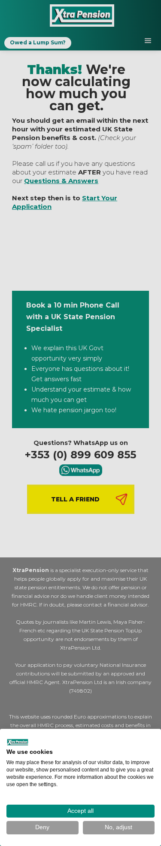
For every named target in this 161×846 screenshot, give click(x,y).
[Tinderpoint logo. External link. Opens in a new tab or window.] (17, 742)
